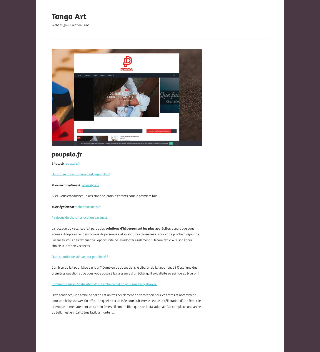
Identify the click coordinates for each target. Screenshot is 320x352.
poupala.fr (73, 163)
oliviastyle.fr (90, 185)
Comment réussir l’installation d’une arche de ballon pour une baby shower (104, 284)
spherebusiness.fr (88, 206)
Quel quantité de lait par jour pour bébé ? (80, 256)
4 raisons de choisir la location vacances (80, 217)
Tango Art (69, 16)
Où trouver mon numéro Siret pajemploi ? (81, 174)
